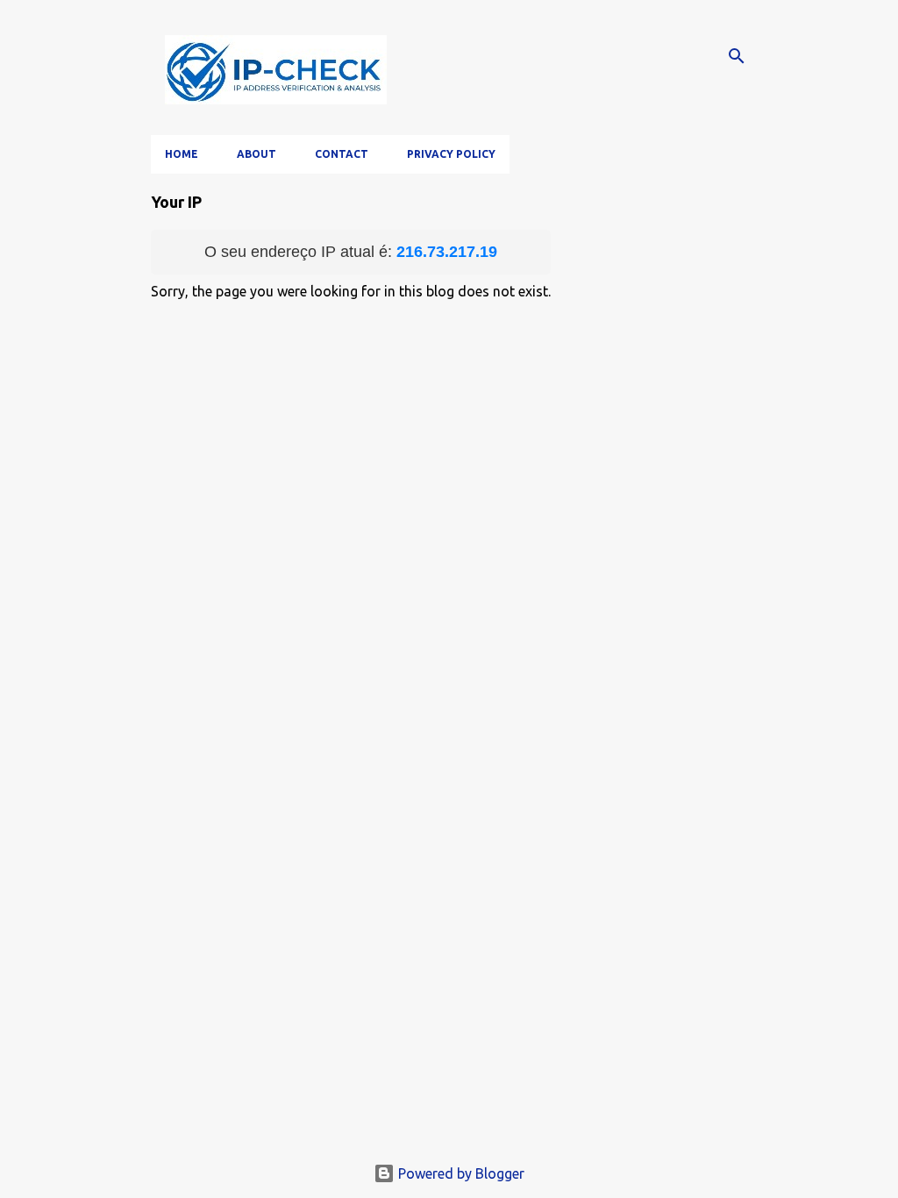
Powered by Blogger (459, 1173)
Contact (341, 154)
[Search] (736, 56)
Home (181, 154)
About (256, 154)
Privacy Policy (451, 154)
